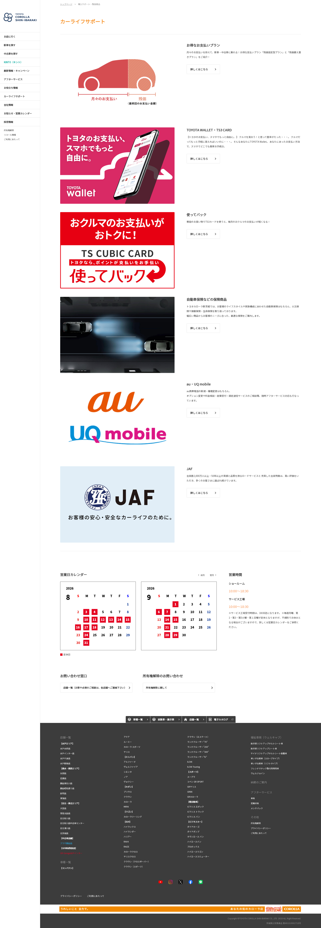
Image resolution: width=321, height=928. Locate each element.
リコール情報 (10, 135)
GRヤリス (191, 786)
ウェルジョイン (258, 773)
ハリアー (128, 836)
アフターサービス (261, 792)
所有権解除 (9, 130)
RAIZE (126, 846)
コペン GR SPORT (195, 781)
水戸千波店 (65, 758)
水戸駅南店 (65, 763)
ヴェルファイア (131, 766)
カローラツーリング (133, 816)
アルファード (130, 761)
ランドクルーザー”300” (198, 751)
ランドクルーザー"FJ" (197, 756)
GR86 (189, 791)
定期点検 (255, 803)
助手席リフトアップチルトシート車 (267, 743)
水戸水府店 (65, 748)
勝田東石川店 (66, 783)
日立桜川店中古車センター (72, 823)
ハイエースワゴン (195, 851)
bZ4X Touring (193, 766)
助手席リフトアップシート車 (264, 748)
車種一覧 (65, 862)
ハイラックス (130, 826)
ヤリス (127, 751)
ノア (126, 776)
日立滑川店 (65, 828)
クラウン (128, 796)
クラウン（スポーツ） (134, 866)
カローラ (128, 801)
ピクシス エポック (195, 806)
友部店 (63, 773)
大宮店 (63, 808)
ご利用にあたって (12, 139)
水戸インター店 (67, 753)
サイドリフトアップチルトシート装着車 (269, 753)
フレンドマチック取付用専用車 (265, 768)
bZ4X (189, 761)
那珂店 (63, 793)
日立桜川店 (65, 818)
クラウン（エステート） (198, 736)
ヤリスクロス (130, 856)
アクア (127, 736)
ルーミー (128, 741)
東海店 (63, 798)
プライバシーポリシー (261, 828)
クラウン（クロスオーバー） (137, 861)
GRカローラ (193, 796)
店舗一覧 (65, 737)
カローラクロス (131, 851)
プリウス (128, 791)
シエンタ (128, 771)
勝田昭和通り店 (67, 788)
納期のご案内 (259, 782)
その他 (255, 817)
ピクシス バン (193, 816)
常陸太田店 (65, 813)
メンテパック (257, 808)
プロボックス (193, 846)
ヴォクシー (129, 781)
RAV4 (126, 841)
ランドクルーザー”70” (197, 741)
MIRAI (126, 806)
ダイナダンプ (193, 831)
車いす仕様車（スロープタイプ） (266, 758)
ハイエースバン (194, 841)
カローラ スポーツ (132, 746)
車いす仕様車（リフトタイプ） (265, 763)
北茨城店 (64, 833)
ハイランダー (130, 831)
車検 (253, 798)
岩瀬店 (63, 778)
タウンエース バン (195, 836)
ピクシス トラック (195, 811)
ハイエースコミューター (198, 856)
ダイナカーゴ (193, 826)
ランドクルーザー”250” (198, 746)
